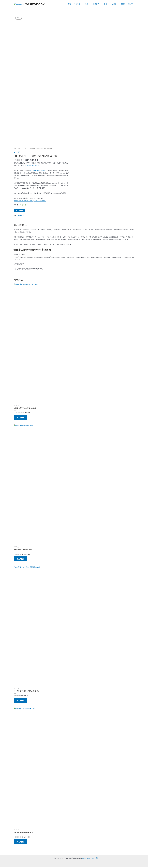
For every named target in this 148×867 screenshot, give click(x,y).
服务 (105, 4)
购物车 (130, 4)
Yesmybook (35, 4)
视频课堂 (96, 4)
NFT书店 (24, 149)
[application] (81, 4)
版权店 (114, 4)
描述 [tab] (15, 225)
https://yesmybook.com (31, 165)
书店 (86, 4)
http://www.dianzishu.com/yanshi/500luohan (30, 201)
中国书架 (77, 4)
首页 (69, 4)
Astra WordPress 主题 (90, 858)
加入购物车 (19, 210)
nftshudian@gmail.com (38, 170)
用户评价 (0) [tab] (23, 225)
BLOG (123, 4)
